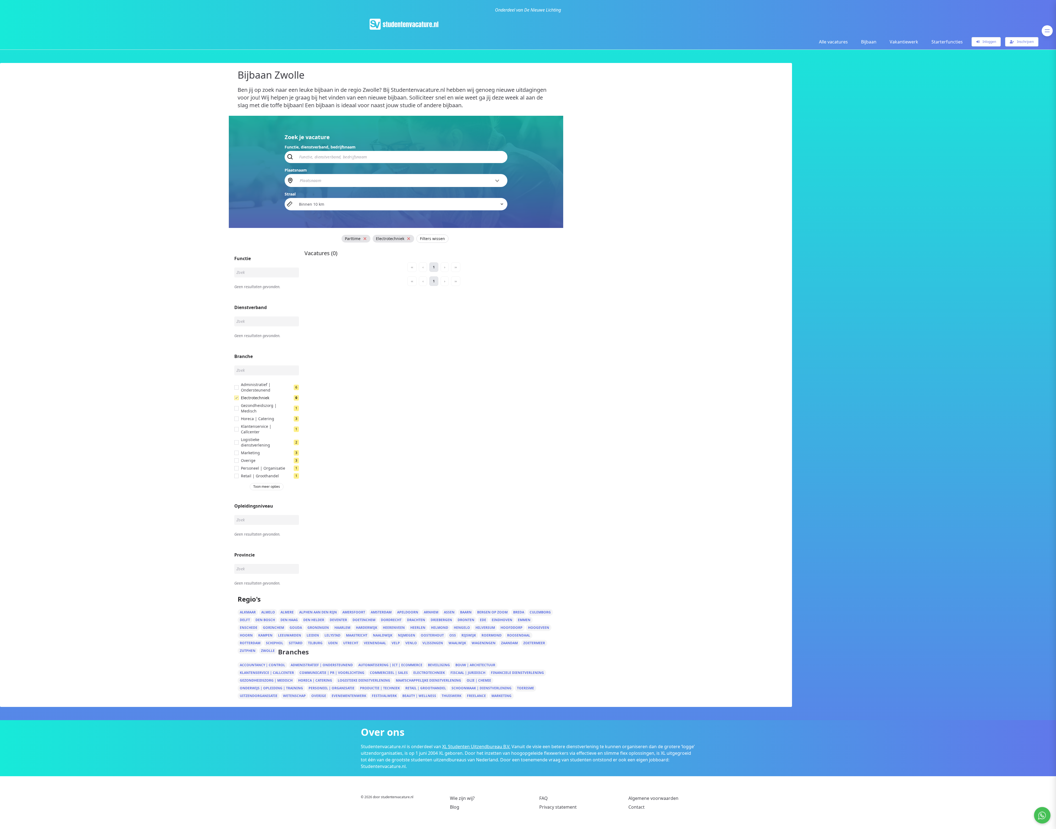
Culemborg (540, 612)
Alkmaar (248, 612)
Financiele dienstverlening (517, 672)
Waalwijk (457, 643)
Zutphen (247, 650)
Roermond (492, 635)
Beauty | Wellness (419, 695)
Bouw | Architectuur (475, 665)
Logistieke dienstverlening (364, 680)
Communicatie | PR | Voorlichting (331, 672)
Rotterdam (250, 643)
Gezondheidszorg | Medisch (266, 680)
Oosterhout (432, 635)
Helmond (439, 627)
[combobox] (400, 180)
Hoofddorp (511, 627)
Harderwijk (366, 627)
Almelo (268, 612)
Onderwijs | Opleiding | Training (271, 688)
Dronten (466, 620)
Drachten (416, 620)
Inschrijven (1025, 41)
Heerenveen (394, 627)
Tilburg (315, 643)
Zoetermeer (534, 643)
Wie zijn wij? (462, 798)
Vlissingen (432, 643)
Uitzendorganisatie (258, 695)
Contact (636, 807)
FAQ (543, 798)
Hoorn (246, 635)
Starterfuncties (947, 42)
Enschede (248, 627)
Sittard (295, 643)
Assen (449, 612)
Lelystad (332, 635)
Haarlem (342, 627)
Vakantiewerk (904, 42)
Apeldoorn (407, 612)
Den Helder (313, 620)
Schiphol (274, 643)
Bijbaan (868, 42)
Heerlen (417, 627)
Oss (452, 635)
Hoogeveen (538, 627)
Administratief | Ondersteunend (322, 665)
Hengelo (462, 627)
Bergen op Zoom (492, 612)
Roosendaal (518, 635)
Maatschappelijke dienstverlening (428, 680)
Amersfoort (353, 612)
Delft (245, 620)
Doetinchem (364, 620)
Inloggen (989, 41)
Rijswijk (468, 635)
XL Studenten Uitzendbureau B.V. (476, 746)
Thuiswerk (451, 695)
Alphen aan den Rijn (318, 612)
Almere (287, 612)
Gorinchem (273, 627)
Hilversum (485, 627)
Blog (454, 807)
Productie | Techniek (380, 688)
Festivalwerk (384, 695)
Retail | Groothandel (425, 688)
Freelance (476, 695)
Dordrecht (391, 620)
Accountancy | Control (262, 665)
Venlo (411, 643)
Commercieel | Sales (389, 672)
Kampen (265, 635)
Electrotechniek (429, 672)
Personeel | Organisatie (331, 688)
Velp (396, 643)
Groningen (318, 627)
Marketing (501, 695)
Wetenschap (294, 695)
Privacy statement (558, 807)
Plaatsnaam (296, 170)
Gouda (296, 627)
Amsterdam (381, 612)
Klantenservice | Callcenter (267, 672)
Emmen (524, 620)
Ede (483, 620)
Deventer (338, 620)
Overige (318, 695)
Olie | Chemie (479, 680)
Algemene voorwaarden (653, 798)
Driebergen (441, 620)
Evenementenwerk (349, 695)
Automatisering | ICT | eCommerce (390, 665)
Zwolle (268, 650)
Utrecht (350, 643)
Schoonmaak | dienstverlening (482, 688)
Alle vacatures (833, 42)
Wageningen (484, 643)
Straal (290, 194)
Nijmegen (406, 635)
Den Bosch (265, 620)
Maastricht (356, 635)
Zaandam (509, 643)
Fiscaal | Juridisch (467, 672)
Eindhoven (502, 620)
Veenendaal (375, 643)
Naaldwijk (382, 635)
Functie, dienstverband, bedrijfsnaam (320, 147)
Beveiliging (439, 665)
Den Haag (289, 620)
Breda (518, 612)
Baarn (466, 612)
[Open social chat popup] (1042, 815)
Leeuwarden (289, 635)
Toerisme (525, 688)
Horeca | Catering (315, 680)
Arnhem (431, 612)
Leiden (313, 635)
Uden (333, 643)
